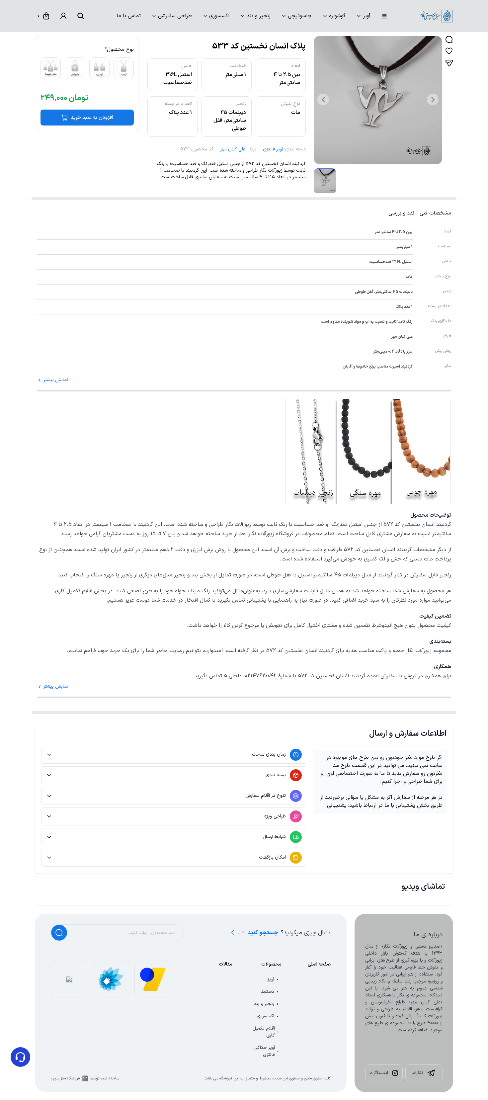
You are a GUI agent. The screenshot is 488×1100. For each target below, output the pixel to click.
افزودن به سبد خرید (92, 118)
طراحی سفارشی (175, 16)
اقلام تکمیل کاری (264, 1032)
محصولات (271, 964)
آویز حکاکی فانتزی (264, 1051)
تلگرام (417, 1072)
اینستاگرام (378, 1072)
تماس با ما (129, 16)
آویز (366, 16)
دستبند (267, 991)
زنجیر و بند (259, 16)
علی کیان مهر (232, 149)
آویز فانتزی (273, 149)
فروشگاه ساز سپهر (65, 1078)
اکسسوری (219, 16)
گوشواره (337, 16)
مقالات (225, 964)
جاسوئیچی (300, 16)
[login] (63, 16)
